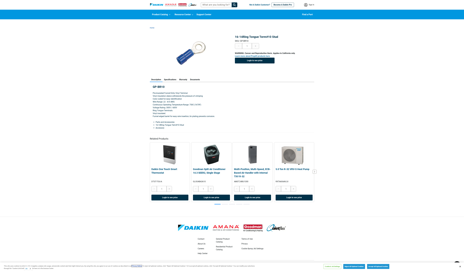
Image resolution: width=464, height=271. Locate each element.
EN (26, 269)
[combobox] (28, 268)
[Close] (460, 266)
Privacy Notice (137, 266)
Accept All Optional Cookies (378, 266)
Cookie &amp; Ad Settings (252, 248)
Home (152, 28)
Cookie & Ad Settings (332, 266)
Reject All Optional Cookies (354, 266)
